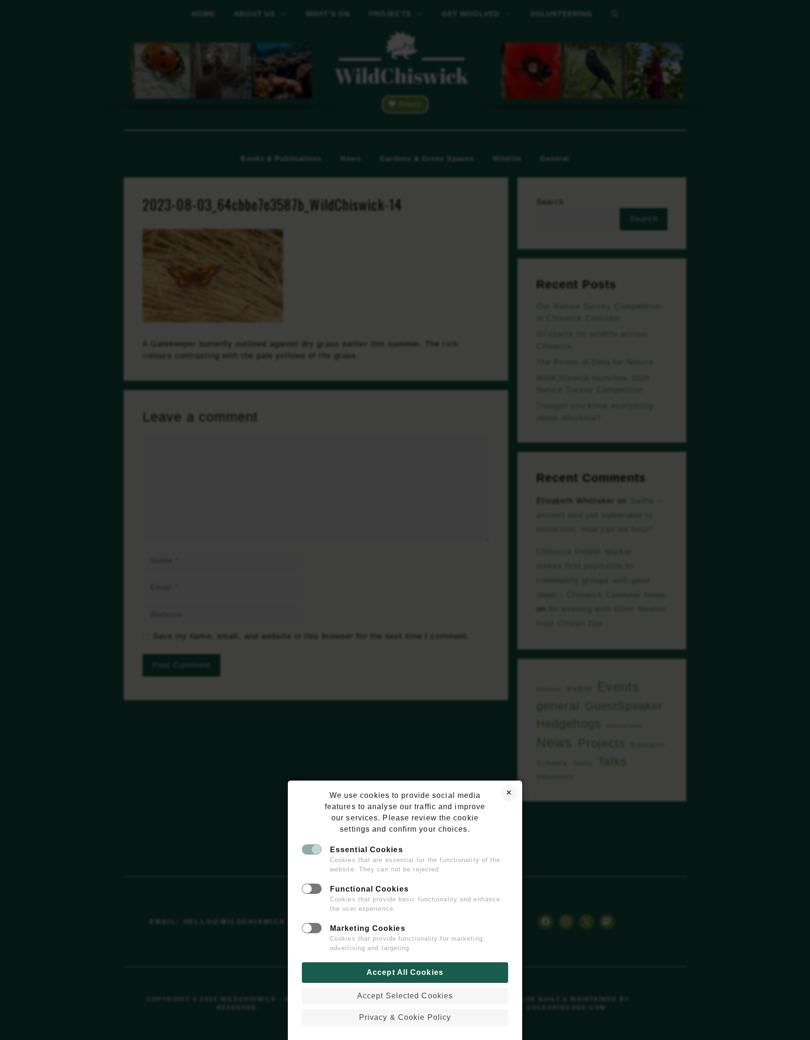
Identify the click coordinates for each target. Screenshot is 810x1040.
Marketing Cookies (367, 928)
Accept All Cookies (405, 972)
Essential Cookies (366, 850)
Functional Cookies (369, 889)
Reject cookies (509, 793)
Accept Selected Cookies (405, 996)
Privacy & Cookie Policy (405, 1017)
